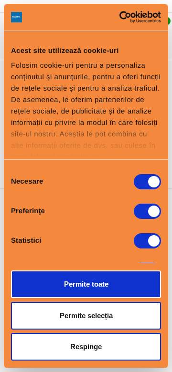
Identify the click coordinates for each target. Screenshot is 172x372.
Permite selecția (86, 315)
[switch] (147, 211)
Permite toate (86, 284)
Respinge (86, 346)
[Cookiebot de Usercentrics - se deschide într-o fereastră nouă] (121, 17)
